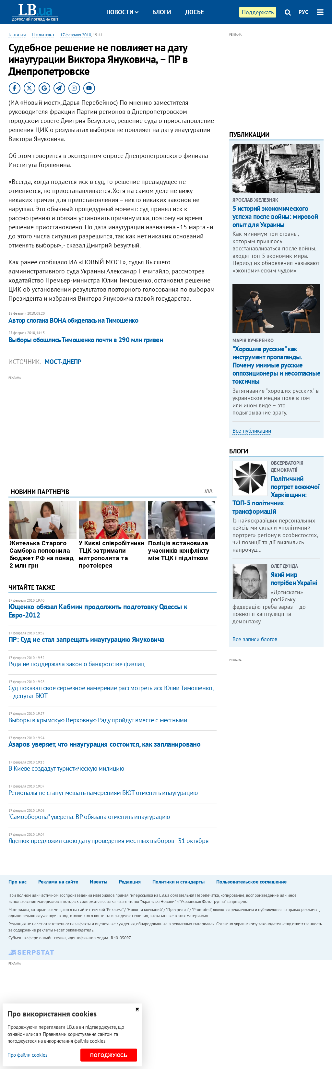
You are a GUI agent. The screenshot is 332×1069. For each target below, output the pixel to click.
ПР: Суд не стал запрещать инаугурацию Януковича (86, 639)
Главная (17, 34)
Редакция (130, 881)
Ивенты (98, 881)
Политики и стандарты (178, 881)
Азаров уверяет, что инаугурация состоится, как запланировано (104, 744)
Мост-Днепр (63, 362)
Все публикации (251, 430)
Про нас (17, 881)
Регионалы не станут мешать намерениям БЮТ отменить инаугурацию (103, 792)
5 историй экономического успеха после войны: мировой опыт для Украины (275, 216)
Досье (194, 12)
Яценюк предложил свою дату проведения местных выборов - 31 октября (108, 840)
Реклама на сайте (58, 881)
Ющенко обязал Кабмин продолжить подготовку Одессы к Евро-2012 (97, 610)
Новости (120, 12)
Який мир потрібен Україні (294, 578)
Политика (43, 34)
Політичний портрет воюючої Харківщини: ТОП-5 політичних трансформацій (276, 495)
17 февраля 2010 (75, 35)
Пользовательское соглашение (251, 881)
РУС (303, 12)
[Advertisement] (112, 426)
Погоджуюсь (108, 1055)
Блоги (161, 12)
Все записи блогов (254, 639)
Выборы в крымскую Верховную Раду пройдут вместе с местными (97, 720)
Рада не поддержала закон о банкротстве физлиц (76, 664)
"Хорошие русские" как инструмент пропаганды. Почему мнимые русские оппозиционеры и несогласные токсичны (276, 365)
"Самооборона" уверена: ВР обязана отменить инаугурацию (89, 816)
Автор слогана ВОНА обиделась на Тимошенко (73, 320)
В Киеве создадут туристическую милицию (66, 768)
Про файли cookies (27, 1055)
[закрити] (137, 1009)
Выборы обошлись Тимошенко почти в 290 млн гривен (85, 339)
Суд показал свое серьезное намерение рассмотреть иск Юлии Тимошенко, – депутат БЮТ (110, 692)
